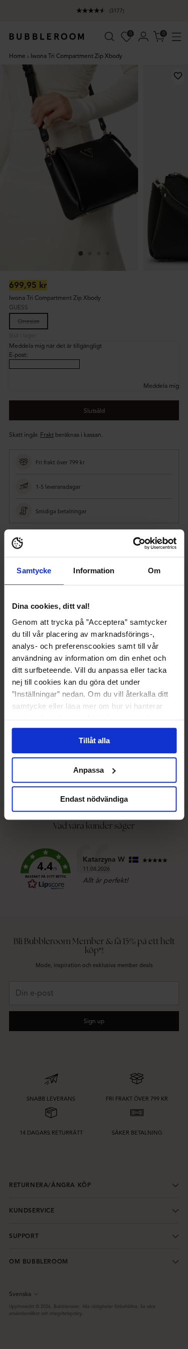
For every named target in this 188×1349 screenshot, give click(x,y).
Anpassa (88, 770)
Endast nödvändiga (94, 799)
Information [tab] (93, 570)
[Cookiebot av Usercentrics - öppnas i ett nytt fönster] (133, 543)
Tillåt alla (94, 740)
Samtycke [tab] (34, 570)
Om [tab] (154, 570)
